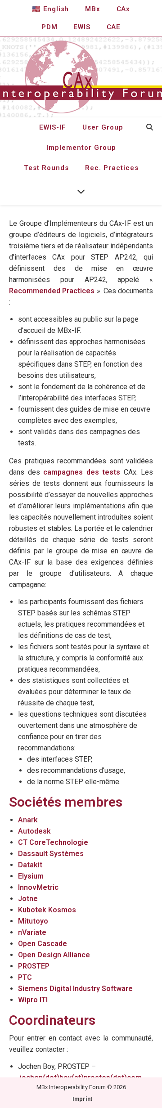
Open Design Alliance (54, 955)
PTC (25, 977)
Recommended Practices (51, 291)
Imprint (82, 1098)
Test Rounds (46, 168)
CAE (114, 27)
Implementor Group (81, 148)
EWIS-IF (52, 127)
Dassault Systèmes (51, 853)
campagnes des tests (81, 472)
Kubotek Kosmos (47, 910)
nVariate (32, 932)
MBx (92, 9)
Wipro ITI (33, 1000)
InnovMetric (38, 887)
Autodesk (34, 831)
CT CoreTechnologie (53, 842)
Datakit (30, 865)
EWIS (81, 27)
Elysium (31, 876)
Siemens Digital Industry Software (75, 988)
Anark (28, 820)
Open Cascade (42, 943)
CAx (123, 9)
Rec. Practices (112, 168)
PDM (49, 27)
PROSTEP (34, 966)
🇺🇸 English (50, 9)
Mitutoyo (33, 921)
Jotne (28, 898)
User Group (102, 127)
